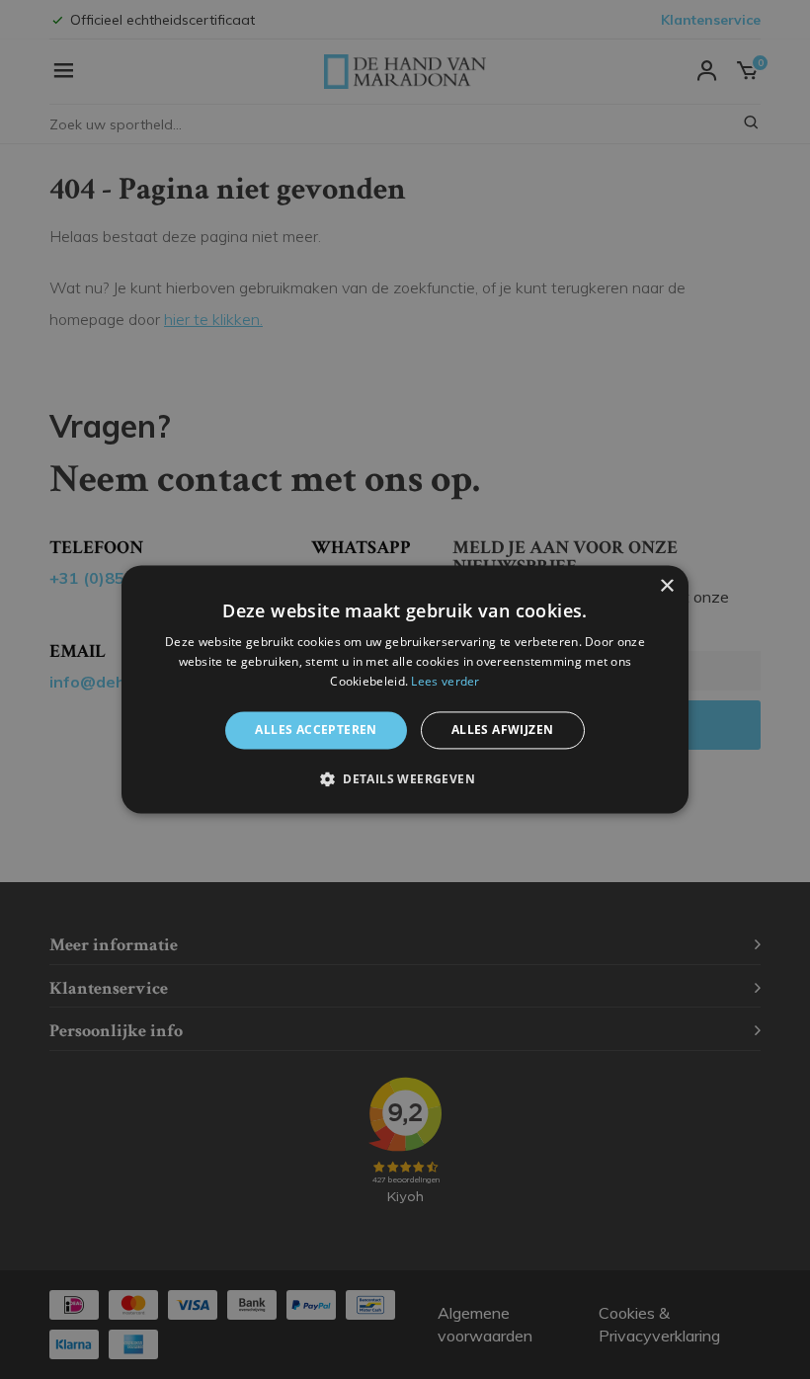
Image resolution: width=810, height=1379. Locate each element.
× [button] (666, 586)
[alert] (405, 689)
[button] (405, 779)
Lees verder (445, 681)
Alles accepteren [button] (315, 729)
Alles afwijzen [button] (502, 729)
